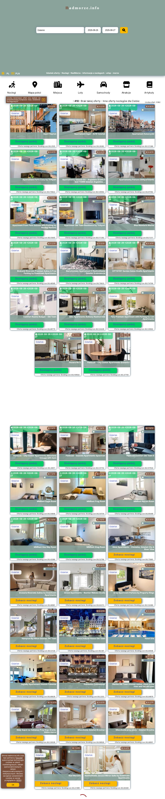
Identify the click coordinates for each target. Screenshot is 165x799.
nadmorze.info (82, 8)
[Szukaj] (124, 30)
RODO (18, 780)
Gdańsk (15, 113)
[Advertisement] (82, 402)
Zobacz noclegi (124, 554)
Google (19, 758)
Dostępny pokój (26, 141)
